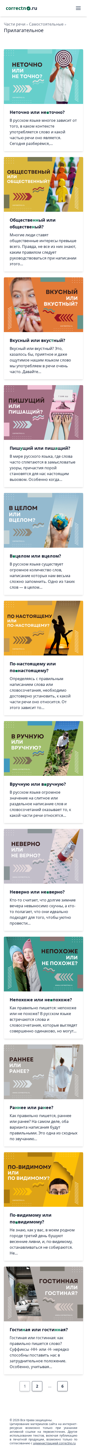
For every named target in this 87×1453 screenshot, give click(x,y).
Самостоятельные (46, 24)
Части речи (14, 24)
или (37, 112)
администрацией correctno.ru (54, 1443)
